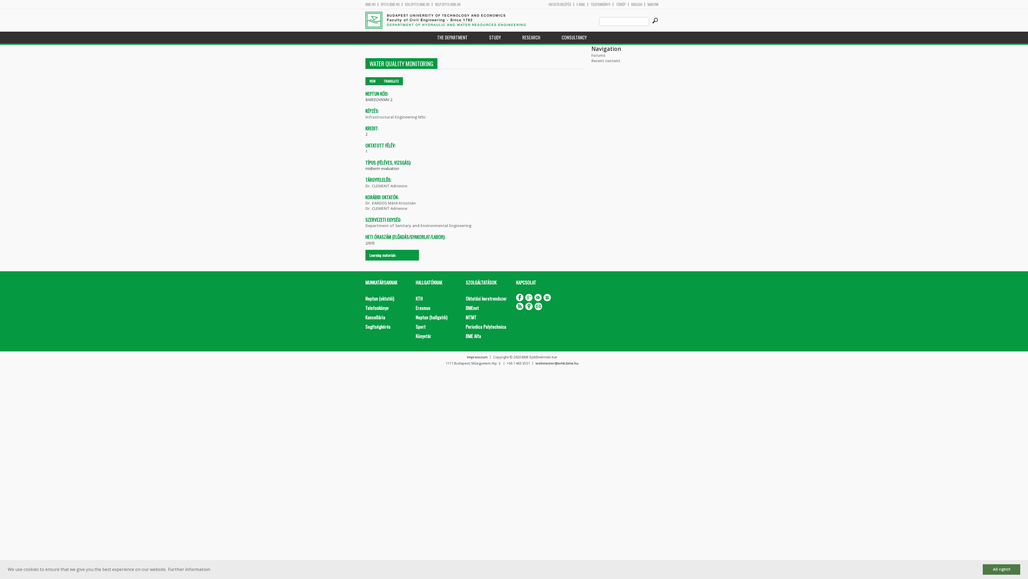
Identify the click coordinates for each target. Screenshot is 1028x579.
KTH (419, 298)
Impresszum (477, 357)
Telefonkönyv (601, 4)
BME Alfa (473, 336)
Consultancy (574, 37)
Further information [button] (189, 569)
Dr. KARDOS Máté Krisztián (390, 203)
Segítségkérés (378, 326)
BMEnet (472, 308)
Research (531, 37)
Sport (421, 326)
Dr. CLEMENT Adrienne (386, 185)
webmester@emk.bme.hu (557, 363)
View (372, 81)
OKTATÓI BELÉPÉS (560, 4)
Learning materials (382, 255)
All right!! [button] (1001, 569)
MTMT (471, 317)
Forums (598, 55)
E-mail (581, 4)
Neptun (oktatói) (379, 298)
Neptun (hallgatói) (431, 317)
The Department (452, 37)
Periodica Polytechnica (486, 326)
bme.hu (370, 4)
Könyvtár (423, 336)
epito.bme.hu (390, 4)
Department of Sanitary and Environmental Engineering (418, 225)
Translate (391, 81)
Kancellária (375, 317)
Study (495, 37)
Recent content (605, 60)
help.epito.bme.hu (448, 4)
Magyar (653, 4)
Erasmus (423, 308)
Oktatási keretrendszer (486, 298)
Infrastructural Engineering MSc (395, 117)
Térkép (621, 4)
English (636, 4)
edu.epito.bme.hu (417, 4)
